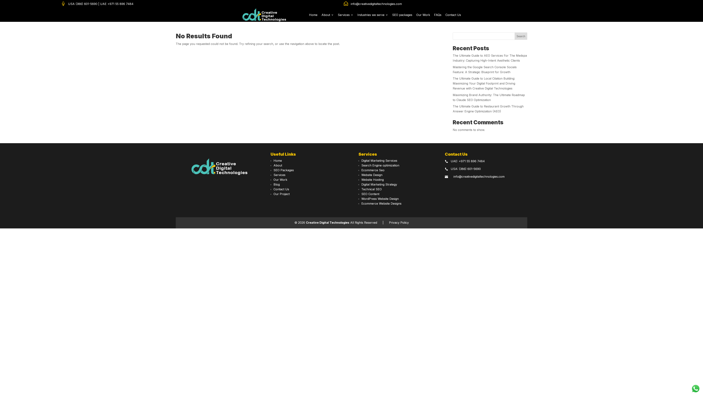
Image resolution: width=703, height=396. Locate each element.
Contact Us (453, 15)
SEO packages (402, 15)
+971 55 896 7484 (472, 161)
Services (344, 15)
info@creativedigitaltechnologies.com (376, 4)
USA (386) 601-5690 (82, 4)
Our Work (423, 15)
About (325, 15)
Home (313, 15)
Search (521, 36)
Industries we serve (370, 15)
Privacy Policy (399, 222)
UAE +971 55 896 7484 (116, 4)
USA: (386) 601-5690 (466, 169)
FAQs (437, 15)
